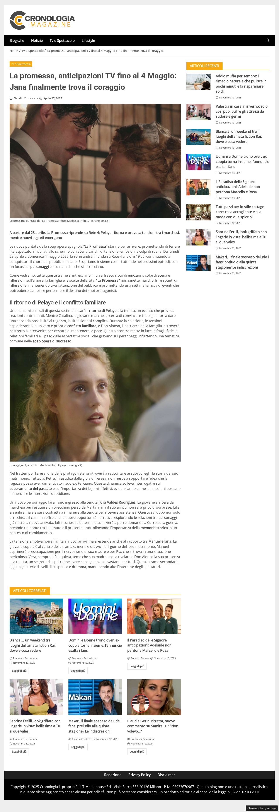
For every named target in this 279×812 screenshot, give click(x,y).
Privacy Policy (139, 774)
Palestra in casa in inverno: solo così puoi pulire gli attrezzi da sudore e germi (242, 111)
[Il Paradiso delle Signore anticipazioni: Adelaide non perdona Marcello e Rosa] (154, 616)
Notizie (37, 40)
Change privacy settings (261, 808)
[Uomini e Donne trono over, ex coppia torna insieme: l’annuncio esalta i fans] (95, 616)
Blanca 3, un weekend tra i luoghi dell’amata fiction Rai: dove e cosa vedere (33, 645)
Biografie (17, 40)
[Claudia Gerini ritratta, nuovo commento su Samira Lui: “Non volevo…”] (154, 697)
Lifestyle (88, 40)
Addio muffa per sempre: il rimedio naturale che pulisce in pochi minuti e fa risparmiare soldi (241, 84)
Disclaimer (166, 774)
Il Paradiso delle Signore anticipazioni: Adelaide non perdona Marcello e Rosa (149, 645)
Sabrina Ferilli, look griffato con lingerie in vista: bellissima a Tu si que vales (35, 726)
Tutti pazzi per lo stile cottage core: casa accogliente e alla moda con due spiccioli (240, 211)
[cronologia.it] (42, 19)
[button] (267, 40)
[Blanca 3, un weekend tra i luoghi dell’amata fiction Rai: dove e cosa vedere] (36, 616)
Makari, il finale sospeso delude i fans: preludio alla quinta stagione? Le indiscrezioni (94, 726)
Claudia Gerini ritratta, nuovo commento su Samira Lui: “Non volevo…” (152, 726)
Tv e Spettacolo (62, 40)
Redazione (112, 774)
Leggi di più (19, 671)
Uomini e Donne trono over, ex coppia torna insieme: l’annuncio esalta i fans (95, 645)
